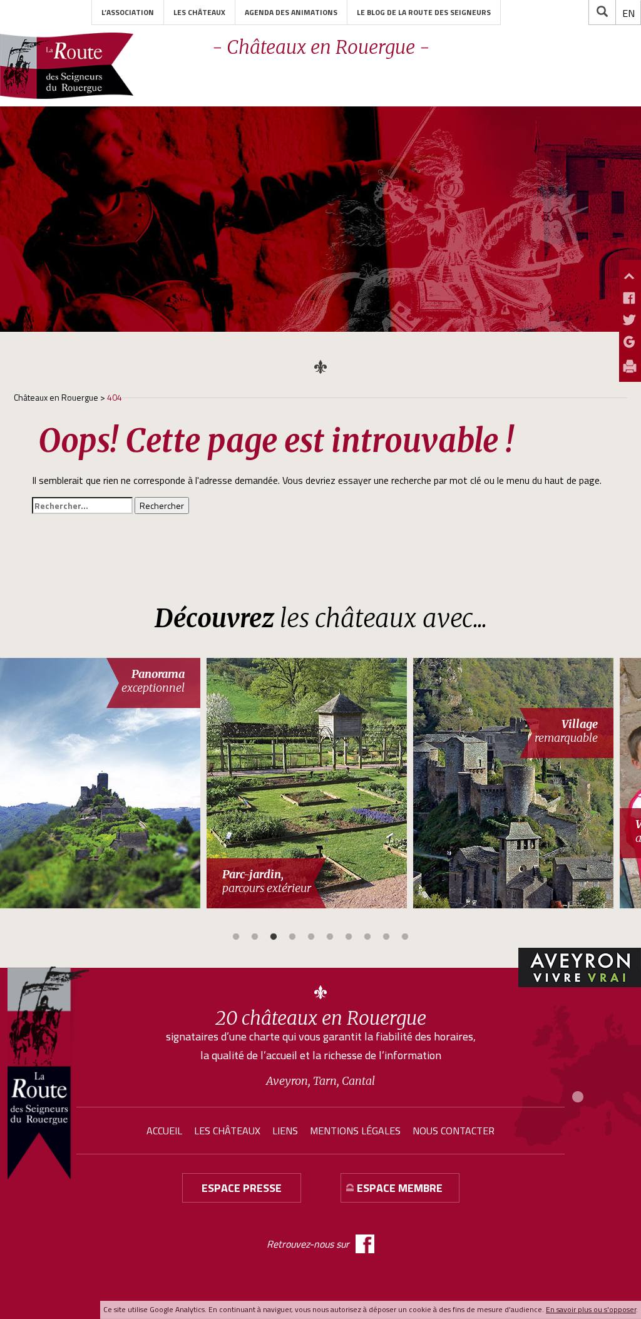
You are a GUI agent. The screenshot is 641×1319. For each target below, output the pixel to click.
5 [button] (311, 937)
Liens (285, 1130)
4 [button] (292, 937)
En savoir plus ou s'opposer (591, 1309)
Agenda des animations (291, 12)
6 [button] (330, 937)
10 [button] (405, 937)
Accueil (164, 1130)
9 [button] (386, 937)
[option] (103, 783)
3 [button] (273, 937)
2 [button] (255, 937)
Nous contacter (454, 1130)
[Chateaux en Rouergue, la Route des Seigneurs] (48, 1073)
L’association (127, 12)
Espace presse (242, 1187)
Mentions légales (355, 1130)
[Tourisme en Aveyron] (579, 967)
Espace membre (400, 1187)
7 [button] (348, 937)
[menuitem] (628, 13)
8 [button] (367, 937)
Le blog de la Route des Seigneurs (424, 12)
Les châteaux (199, 12)
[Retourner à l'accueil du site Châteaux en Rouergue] (66, 66)
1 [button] (236, 937)
